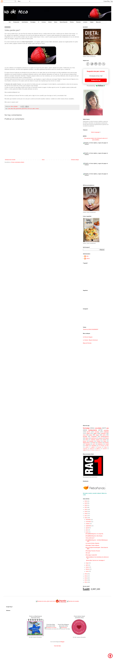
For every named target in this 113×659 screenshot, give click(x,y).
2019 (86, 511)
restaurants (92, 430)
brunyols (91, 441)
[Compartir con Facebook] (26, 106)
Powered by (91, 86)
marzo (87, 567)
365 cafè (88, 553)
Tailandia (87, 444)
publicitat (106, 432)
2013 (86, 578)
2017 (86, 515)
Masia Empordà (63, 22)
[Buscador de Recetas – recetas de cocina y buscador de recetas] (61, 602)
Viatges (91, 22)
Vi (38, 22)
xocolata (98, 428)
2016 (86, 517)
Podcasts (78, 22)
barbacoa (100, 444)
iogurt (97, 435)
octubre (88, 523)
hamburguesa (105, 436)
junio (87, 532)
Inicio (43, 159)
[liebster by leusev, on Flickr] (79, 636)
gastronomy (24, 108)
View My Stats (57, 646)
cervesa (97, 432)
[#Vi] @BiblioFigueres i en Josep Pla (94, 533)
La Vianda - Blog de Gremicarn (90, 340)
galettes (93, 447)
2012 (86, 580)
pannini (87, 447)
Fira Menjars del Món (104, 445)
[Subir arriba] (110, 656)
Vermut (50, 22)
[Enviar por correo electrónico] (21, 106)
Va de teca (15, 12)
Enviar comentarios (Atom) (17, 162)
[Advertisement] (42, 178)
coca (84, 435)
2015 (86, 574)
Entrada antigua (75, 159)
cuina (9, 108)
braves (84, 441)
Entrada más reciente (10, 159)
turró (94, 444)
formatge (86, 428)
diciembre (88, 519)
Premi (93, 442)
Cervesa (44, 22)
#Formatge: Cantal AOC (91, 555)
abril (87, 565)
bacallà (85, 436)
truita (86, 439)
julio (87, 530)
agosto (87, 527)
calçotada (93, 445)
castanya (100, 442)
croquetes (94, 436)
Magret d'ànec (86, 442)
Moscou (97, 450)
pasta (88, 433)
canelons (100, 438)
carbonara (85, 448)
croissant (103, 433)
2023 (86, 503)
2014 (86, 576)
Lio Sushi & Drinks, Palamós (92, 543)
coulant (104, 439)
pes (31, 108)
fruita (14, 108)
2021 (86, 507)
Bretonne (99, 447)
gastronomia (18, 108)
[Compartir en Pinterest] (28, 106)
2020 (86, 509)
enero (87, 571)
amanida (106, 430)
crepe (104, 441)
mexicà (107, 438)
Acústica (107, 442)
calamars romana (95, 439)
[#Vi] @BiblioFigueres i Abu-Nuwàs (94, 536)
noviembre (88, 521)
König (105, 447)
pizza (90, 435)
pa (108, 428)
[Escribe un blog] (23, 106)
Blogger (62, 641)
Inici (10, 22)
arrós (104, 435)
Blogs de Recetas (87, 343)
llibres (87, 438)
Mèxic (89, 450)
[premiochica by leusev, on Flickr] (63, 627)
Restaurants (16, 22)
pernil (88, 432)
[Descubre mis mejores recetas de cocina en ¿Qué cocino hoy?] (45, 601)
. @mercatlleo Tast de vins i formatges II (95, 560)
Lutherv (88, 258)
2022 (86, 505)
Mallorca (98, 448)
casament (104, 448)
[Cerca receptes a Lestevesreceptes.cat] (73, 601)
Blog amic (98, 22)
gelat (95, 433)
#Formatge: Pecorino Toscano (93, 550)
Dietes (55, 22)
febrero (88, 569)
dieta (12, 108)
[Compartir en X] (25, 106)
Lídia (87, 256)
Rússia (93, 450)
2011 (86, 582)
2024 (86, 501)
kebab (86, 445)
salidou (84, 450)
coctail (107, 444)
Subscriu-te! (95, 80)
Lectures (85, 22)
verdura (37, 108)
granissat (92, 448)
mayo (87, 563)
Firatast (98, 441)
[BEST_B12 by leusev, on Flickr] (35, 636)
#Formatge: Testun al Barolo (92, 545)
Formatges (32, 22)
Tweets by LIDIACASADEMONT (90, 329)
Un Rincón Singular (87, 337)
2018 (86, 513)
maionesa (93, 438)
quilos (33, 108)
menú (28, 108)
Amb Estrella (25, 22)
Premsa (72, 22)
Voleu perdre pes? (90, 538)
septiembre (88, 525)
